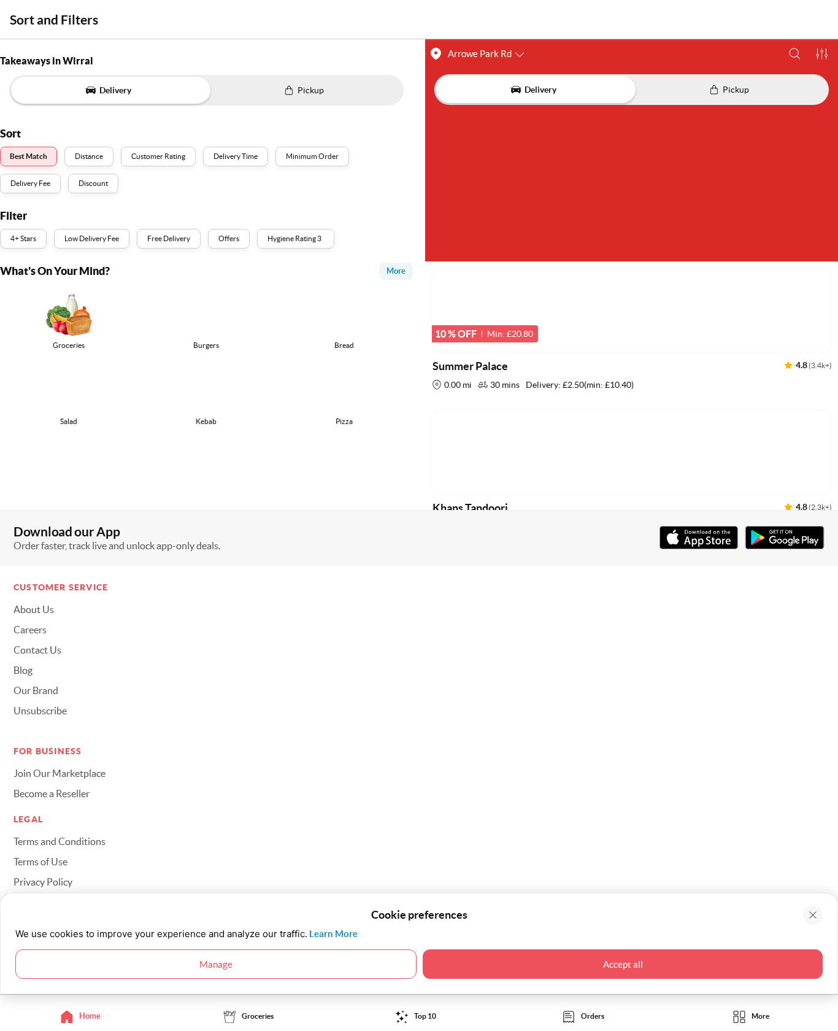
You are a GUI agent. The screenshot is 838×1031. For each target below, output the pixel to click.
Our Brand (35, 690)
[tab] (83, 1016)
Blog (23, 670)
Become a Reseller (51, 793)
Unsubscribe (40, 710)
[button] (795, 54)
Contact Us (37, 649)
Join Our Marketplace (59, 773)
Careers (30, 629)
